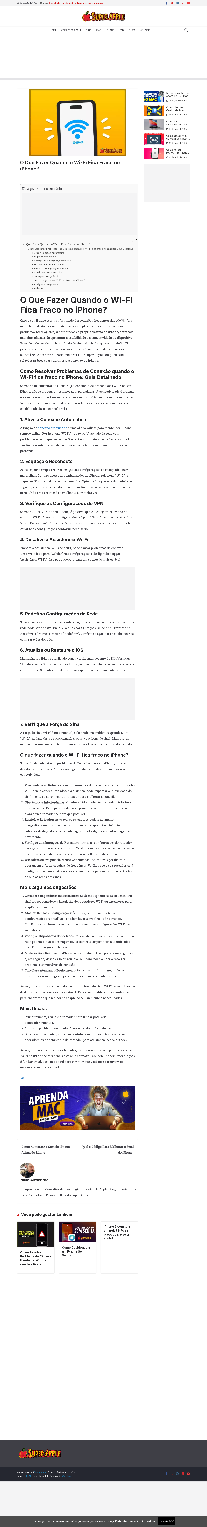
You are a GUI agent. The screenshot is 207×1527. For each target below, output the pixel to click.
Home (53, 30)
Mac (98, 30)
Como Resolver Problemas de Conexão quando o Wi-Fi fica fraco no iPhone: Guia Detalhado (81, 249)
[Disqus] (77, 1311)
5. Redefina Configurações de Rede (50, 268)
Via (22, 1078)
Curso (132, 30)
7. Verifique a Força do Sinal (46, 276)
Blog (88, 30)
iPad (121, 30)
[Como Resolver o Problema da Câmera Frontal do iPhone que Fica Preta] (35, 1224)
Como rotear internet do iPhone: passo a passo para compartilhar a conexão (177, 151)
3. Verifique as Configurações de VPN (51, 260)
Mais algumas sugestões (45, 284)
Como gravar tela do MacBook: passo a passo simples (177, 137)
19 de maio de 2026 (178, 114)
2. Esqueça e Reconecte (44, 256)
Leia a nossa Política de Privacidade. (139, 1521)
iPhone (110, 30)
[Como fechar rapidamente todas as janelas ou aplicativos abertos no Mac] (154, 124)
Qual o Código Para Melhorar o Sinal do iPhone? (108, 1150)
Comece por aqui (71, 30)
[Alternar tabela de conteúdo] (133, 239)
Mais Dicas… (38, 288)
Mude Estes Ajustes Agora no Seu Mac (177, 94)
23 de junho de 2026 (178, 100)
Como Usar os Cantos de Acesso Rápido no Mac (71, 3)
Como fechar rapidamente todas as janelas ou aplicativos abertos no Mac (177, 123)
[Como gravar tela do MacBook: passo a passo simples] (154, 139)
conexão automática (52, 428)
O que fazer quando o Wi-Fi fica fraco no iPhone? (58, 280)
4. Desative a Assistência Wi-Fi (48, 264)
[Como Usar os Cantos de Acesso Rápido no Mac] (154, 110)
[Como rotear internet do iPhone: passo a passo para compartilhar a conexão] (154, 153)
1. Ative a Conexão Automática (48, 253)
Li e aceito (166, 1521)
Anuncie (145, 30)
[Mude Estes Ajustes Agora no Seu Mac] (154, 96)
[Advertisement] (103, 57)
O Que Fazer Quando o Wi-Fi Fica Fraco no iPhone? (56, 244)
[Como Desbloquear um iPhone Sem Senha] (77, 1224)
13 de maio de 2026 (178, 129)
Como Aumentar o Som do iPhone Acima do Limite (46, 1150)
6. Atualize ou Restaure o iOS (47, 272)
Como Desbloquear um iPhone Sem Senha (76, 1251)
